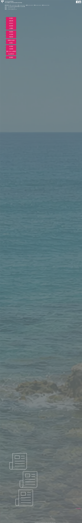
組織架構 (11, 20)
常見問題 (11, 25)
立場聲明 (11, 28)
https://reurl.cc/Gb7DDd (5, 399)
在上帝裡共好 (11, 53)
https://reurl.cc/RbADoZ (5, 395)
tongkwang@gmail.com (12, 9)
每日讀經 (11, 46)
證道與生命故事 (11, 40)
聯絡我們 (9, 59)
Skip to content (3, 0)
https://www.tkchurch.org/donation (16, 255)
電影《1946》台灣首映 (11, 51)
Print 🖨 (56, 32)
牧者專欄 (11, 48)
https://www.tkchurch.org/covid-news (43, 53)
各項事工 (11, 42)
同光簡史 (11, 18)
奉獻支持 (9, 60)
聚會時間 (11, 36)
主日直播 (11, 34)
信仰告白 (11, 23)
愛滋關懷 (11, 57)
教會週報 (11, 31)
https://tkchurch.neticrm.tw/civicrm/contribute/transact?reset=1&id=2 (20, 253)
